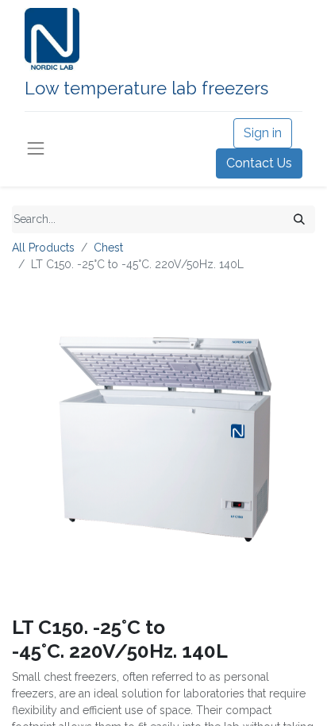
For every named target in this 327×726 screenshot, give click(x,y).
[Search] (299, 219)
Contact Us (259, 163)
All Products (43, 247)
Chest (108, 247)
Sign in (263, 132)
